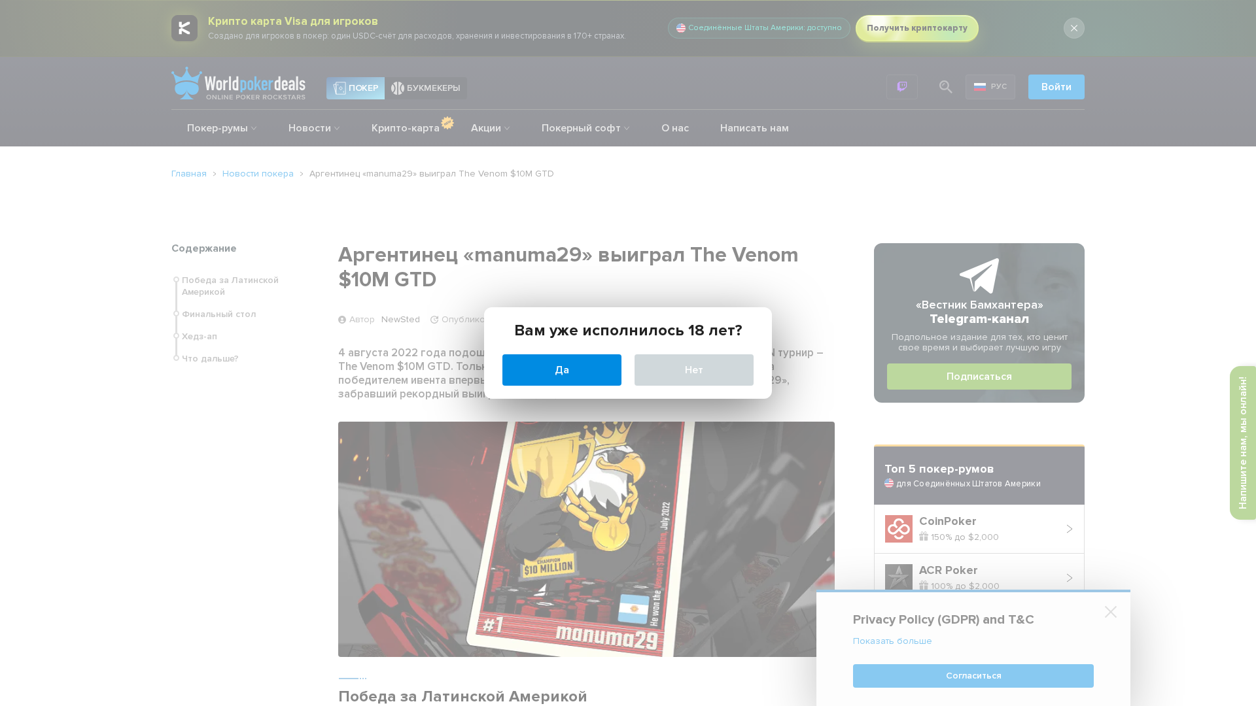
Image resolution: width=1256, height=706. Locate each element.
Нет (694, 370)
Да (562, 370)
